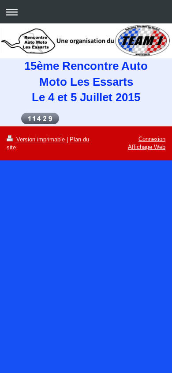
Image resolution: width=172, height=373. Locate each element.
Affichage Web (146, 147)
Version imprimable (41, 139)
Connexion (151, 139)
